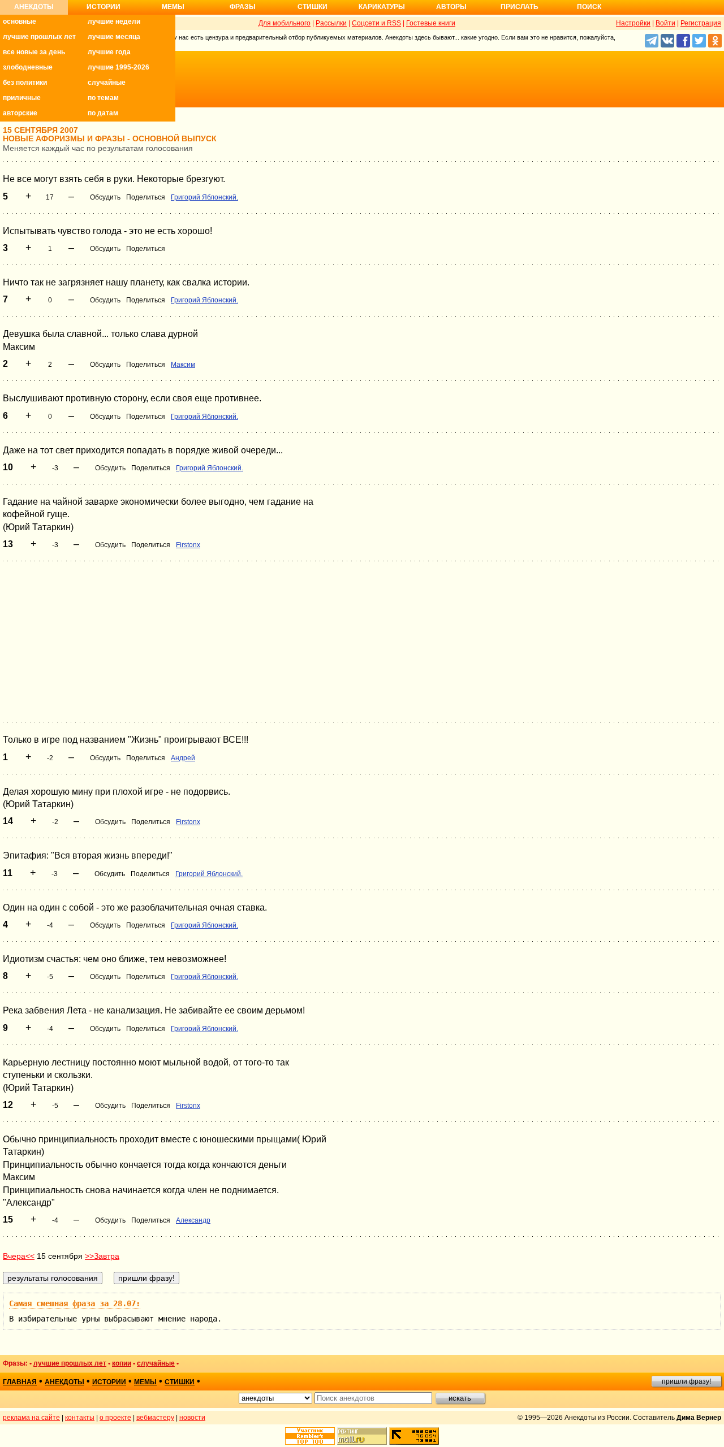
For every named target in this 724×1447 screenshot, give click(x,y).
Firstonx (188, 545)
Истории (103, 7)
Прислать (519, 7)
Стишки (312, 7)
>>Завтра (102, 1255)
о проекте (115, 1418)
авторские (20, 113)
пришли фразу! (686, 1381)
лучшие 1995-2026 (118, 67)
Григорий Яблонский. (204, 197)
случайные (107, 82)
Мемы (173, 7)
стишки (180, 1382)
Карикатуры (382, 7)
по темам (103, 98)
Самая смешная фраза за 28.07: (74, 1303)
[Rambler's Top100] (310, 1436)
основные (19, 21)
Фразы (243, 7)
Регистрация (700, 23)
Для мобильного (284, 23)
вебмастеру (155, 1418)
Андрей (183, 758)
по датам (103, 113)
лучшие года (109, 52)
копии (121, 1363)
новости (192, 1418)
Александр (193, 1220)
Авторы (451, 7)
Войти (665, 23)
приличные (22, 98)
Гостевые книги (430, 23)
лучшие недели (114, 21)
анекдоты (64, 1382)
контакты (79, 1418)
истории (109, 1382)
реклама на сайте (31, 1418)
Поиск (589, 7)
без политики (25, 82)
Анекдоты (34, 7)
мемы (145, 1382)
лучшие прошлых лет (39, 37)
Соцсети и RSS (376, 23)
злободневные (28, 67)
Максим (183, 365)
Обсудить (105, 197)
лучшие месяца (114, 37)
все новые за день (34, 52)
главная (20, 1382)
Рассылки (331, 23)
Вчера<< (19, 1255)
